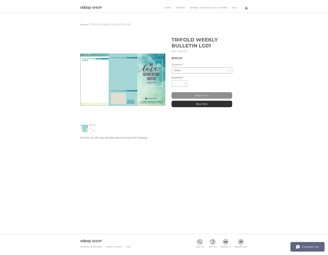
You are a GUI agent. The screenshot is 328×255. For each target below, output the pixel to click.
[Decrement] (174, 84)
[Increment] (184, 84)
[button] (246, 7)
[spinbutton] (179, 84)
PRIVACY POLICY (114, 247)
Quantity (178, 64)
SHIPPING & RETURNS (91, 247)
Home (84, 24)
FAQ (128, 247)
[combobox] (202, 70)
